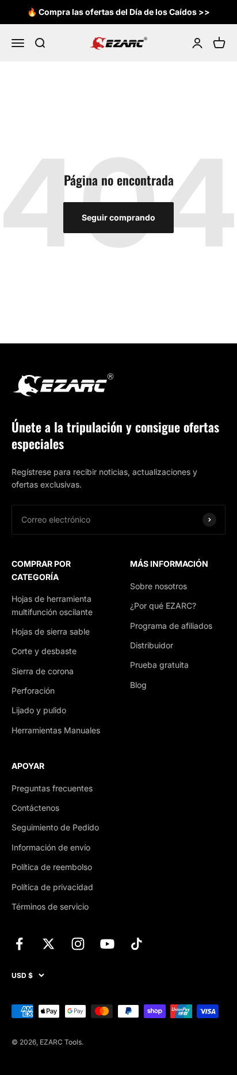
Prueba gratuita (159, 665)
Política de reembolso (52, 867)
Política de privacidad (52, 887)
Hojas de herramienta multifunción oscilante (52, 605)
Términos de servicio (50, 906)
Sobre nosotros (158, 586)
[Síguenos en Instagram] (78, 944)
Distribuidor (151, 645)
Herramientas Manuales (56, 730)
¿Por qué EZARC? (163, 605)
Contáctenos (35, 808)
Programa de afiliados (171, 626)
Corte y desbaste (44, 651)
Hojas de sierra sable (51, 631)
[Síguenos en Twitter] (48, 944)
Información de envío (51, 847)
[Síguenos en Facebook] (19, 944)
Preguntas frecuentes (52, 788)
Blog (138, 685)
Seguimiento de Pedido (55, 827)
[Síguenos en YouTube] (107, 944)
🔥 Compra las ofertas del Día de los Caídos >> (118, 12)
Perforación (33, 690)
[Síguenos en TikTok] (136, 944)
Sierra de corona (43, 671)
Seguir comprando (118, 217)
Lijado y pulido (39, 710)
